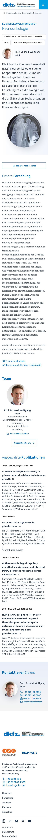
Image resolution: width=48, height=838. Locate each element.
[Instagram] (3, 821)
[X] (23, 821)
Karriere (6, 807)
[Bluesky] (16, 821)
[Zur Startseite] (19, 5)
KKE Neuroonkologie (13, 361)
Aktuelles (7, 812)
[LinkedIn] (10, 821)
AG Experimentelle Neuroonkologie (21, 365)
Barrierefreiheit (9, 836)
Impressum (7, 827)
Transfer (6, 802)
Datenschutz (8, 831)
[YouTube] (29, 821)
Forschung (7, 798)
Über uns (6, 793)
